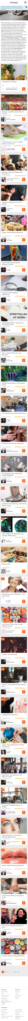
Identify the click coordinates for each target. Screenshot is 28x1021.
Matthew (9, 932)
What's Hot (3, 1011)
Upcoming (17, 1012)
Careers (16, 998)
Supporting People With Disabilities (6, 1002)
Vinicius (9, 902)
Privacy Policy (4, 998)
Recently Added (4, 1017)
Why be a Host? (4, 991)
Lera (8, 510)
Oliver (9, 389)
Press (16, 993)
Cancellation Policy (5, 995)
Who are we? (18, 991)
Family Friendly (18, 1009)
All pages (3, 1004)
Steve (9, 269)
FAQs (2, 993)
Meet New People (19, 1011)
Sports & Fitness (4, 1012)
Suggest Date (23, 119)
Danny (9, 118)
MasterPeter (10, 208)
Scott (9, 329)
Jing (8, 238)
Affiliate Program (5, 1000)
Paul (8, 359)
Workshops (17, 1018)
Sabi (8, 540)
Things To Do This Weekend (7, 1016)
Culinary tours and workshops (19, 1017)
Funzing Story (18, 995)
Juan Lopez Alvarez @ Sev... (14, 178)
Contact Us (17, 996)
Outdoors (17, 1014)
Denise (9, 600)
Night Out (3, 1014)
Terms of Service (4, 996)
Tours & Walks (4, 1009)
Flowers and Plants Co (12, 88)
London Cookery (11, 148)
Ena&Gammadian (11, 811)
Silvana (9, 751)
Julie (9, 570)
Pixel (9, 721)
